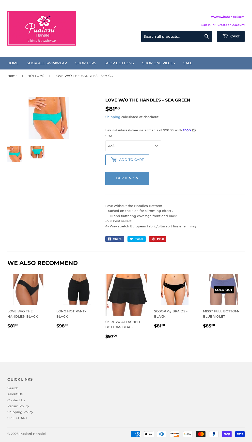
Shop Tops (85, 63)
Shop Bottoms (119, 63)
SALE (187, 63)
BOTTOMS (36, 76)
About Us (15, 394)
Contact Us (16, 400)
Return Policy (18, 406)
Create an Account (231, 25)
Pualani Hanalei (32, 434)
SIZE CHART (17, 418)
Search (12, 388)
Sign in (206, 25)
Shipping (112, 117)
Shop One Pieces (158, 63)
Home (12, 63)
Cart (234, 36)
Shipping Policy (20, 412)
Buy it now (127, 178)
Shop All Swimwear (47, 63)
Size (108, 136)
